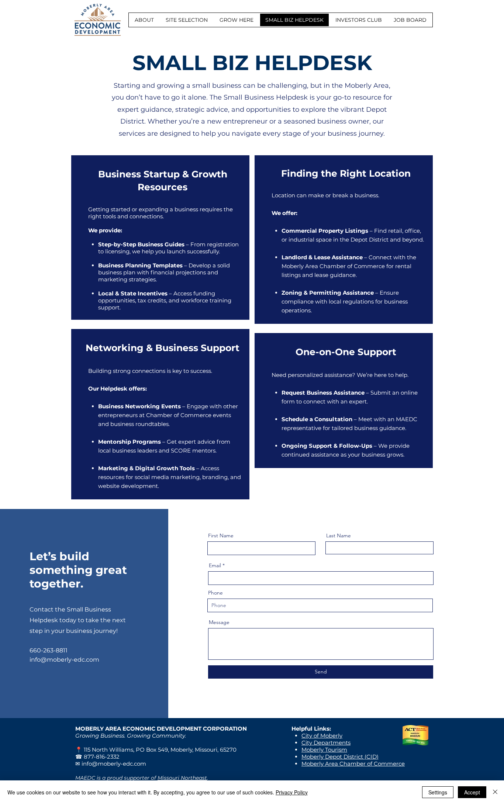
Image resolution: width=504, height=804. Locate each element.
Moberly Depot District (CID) (340, 756)
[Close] (495, 792)
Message (219, 622)
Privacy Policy (292, 792)
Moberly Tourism (324, 749)
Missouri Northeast (182, 777)
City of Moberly (321, 735)
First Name (221, 535)
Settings (437, 792)
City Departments (326, 742)
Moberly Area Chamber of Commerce (353, 763)
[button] (144, 20)
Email (215, 565)
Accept (472, 792)
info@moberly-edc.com (64, 659)
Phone (215, 592)
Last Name (338, 535)
